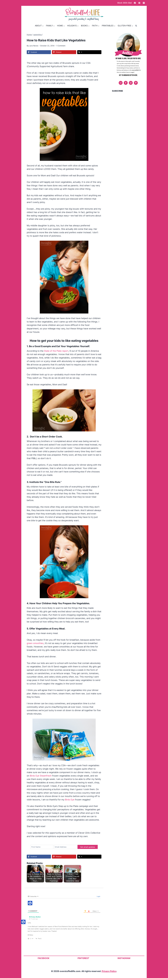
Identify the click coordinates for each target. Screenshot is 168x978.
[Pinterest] (139, 3)
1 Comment (60, 46)
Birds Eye (69, 799)
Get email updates (87, 847)
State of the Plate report (56, 351)
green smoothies (35, 643)
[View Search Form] (136, 25)
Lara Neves (33, 46)
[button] (98, 61)
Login (98, 896)
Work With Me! (124, 3)
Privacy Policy (109, 971)
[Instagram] (144, 3)
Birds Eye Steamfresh (41, 775)
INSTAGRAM (124, 958)
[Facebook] (135, 3)
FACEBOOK (43, 958)
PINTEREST (83, 958)
